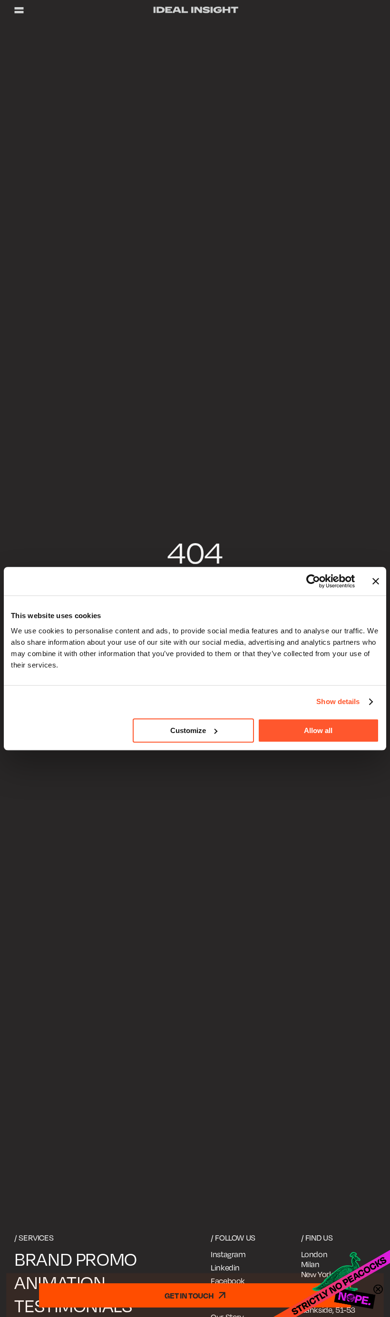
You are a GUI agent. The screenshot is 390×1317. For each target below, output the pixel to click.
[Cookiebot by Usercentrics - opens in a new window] (313, 581)
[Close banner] (375, 581)
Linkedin (225, 1267)
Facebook (228, 1281)
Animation (60, 1282)
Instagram (228, 1254)
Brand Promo (75, 1259)
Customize (188, 730)
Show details (338, 701)
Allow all (318, 730)
